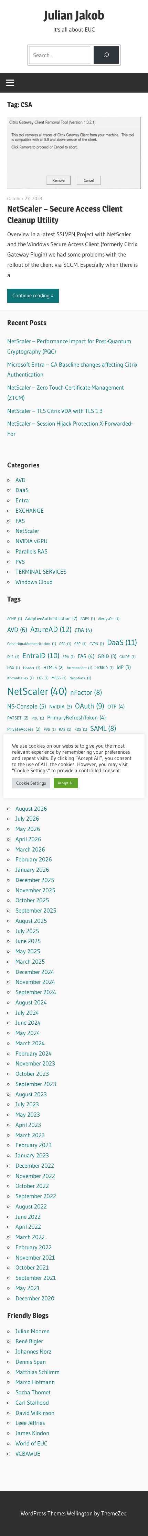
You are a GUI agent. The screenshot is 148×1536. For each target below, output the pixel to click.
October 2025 (32, 900)
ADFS (88, 619)
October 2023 (32, 1073)
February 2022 (33, 1247)
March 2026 (30, 849)
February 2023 (33, 1144)
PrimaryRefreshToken (76, 717)
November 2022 (35, 1175)
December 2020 (34, 1298)
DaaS (22, 489)
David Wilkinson (34, 1412)
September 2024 (35, 992)
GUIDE (127, 657)
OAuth (89, 706)
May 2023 (27, 1114)
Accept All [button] (66, 783)
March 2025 (30, 961)
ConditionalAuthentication (31, 644)
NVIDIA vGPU (31, 541)
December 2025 (34, 879)
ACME (14, 619)
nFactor (86, 692)
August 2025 (31, 920)
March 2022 (30, 1236)
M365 (59, 678)
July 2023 (27, 1104)
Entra (22, 500)
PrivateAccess (24, 729)
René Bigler (29, 1341)
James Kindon (32, 1433)
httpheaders (79, 668)
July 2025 (27, 930)
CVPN (96, 644)
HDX (13, 668)
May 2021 (27, 1287)
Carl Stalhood (32, 1402)
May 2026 (27, 828)
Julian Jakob (74, 15)
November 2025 (35, 890)
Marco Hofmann (35, 1381)
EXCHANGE (29, 510)
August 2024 (31, 1002)
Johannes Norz (33, 1351)
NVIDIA (60, 706)
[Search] (106, 55)
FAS (20, 520)
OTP (116, 706)
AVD (20, 480)
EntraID (41, 655)
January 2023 (32, 1155)
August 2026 (31, 808)
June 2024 (28, 1022)
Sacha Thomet (33, 1392)
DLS (13, 657)
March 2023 (30, 1135)
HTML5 (53, 667)
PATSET (18, 718)
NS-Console (26, 706)
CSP (80, 644)
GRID (107, 656)
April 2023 (28, 1124)
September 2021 (35, 1277)
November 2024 (35, 981)
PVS (20, 561)
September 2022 (35, 1196)
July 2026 (27, 818)
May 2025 (27, 951)
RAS (65, 729)
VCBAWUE (27, 1453)
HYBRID (104, 668)
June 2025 (28, 940)
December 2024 (34, 971)
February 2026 (33, 859)
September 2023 (35, 1083)
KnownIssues (20, 678)
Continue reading (31, 295)
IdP (124, 667)
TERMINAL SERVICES (40, 571)
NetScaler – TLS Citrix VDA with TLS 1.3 (55, 410)
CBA (83, 630)
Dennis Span (30, 1361)
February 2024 (33, 1053)
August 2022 (31, 1206)
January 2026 (32, 869)
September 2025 (35, 910)
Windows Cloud (34, 581)
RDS (80, 729)
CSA (65, 644)
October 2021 (32, 1267)
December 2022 (34, 1165)
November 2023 (35, 1063)
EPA (69, 657)
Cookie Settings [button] (31, 783)
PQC (38, 718)
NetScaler (27, 530)
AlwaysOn (108, 619)
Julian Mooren (32, 1331)
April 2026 (28, 839)
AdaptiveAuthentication (51, 618)
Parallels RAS (31, 551)
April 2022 (28, 1226)
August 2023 (31, 1094)
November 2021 (35, 1257)
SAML (103, 728)
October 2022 (32, 1185)
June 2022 (28, 1216)
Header (31, 668)
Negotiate (80, 678)
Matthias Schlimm (37, 1372)
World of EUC (31, 1443)
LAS (43, 678)
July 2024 (27, 1012)
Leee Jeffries (30, 1422)
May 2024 (27, 1032)
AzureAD (51, 629)
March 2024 (30, 1043)
